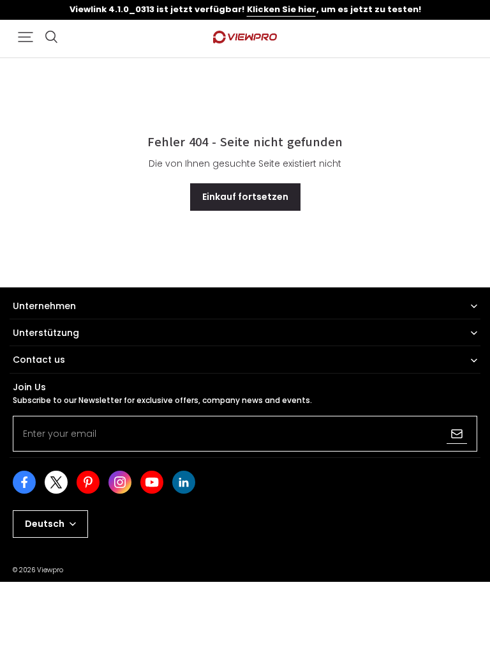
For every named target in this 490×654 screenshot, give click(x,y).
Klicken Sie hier (281, 9)
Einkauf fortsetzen (245, 196)
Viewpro (50, 570)
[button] (25, 37)
